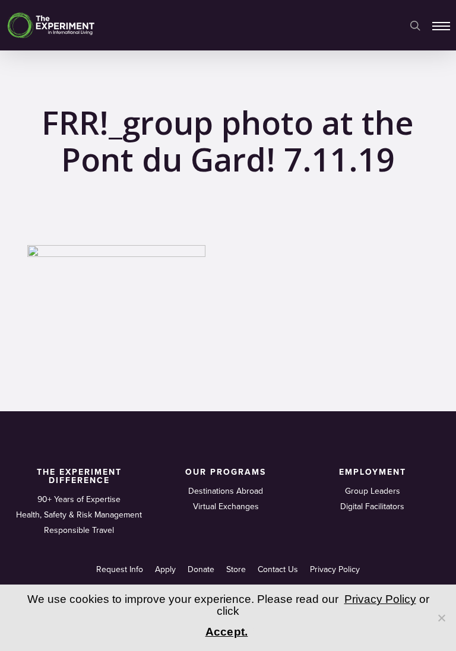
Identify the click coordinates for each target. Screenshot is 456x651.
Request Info (119, 569)
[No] (441, 618)
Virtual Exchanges (226, 506)
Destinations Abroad (225, 491)
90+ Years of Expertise (79, 499)
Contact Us (278, 569)
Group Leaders (372, 491)
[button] (441, 25)
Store (236, 569)
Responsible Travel (79, 530)
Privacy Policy (335, 569)
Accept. (226, 631)
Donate (201, 569)
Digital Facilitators (372, 506)
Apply (165, 569)
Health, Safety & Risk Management (79, 515)
